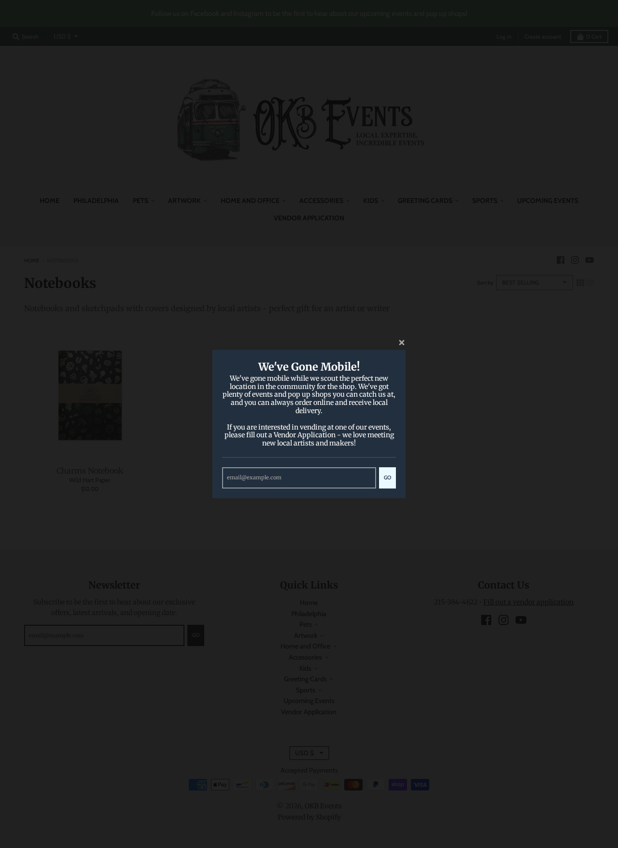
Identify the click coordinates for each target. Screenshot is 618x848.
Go (387, 477)
